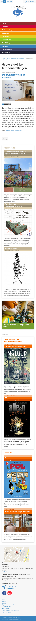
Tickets (31, 1)
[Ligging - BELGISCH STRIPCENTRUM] (19, 554)
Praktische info (6, 40)
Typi (20, 619)
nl (5, 1)
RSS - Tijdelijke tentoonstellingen (11, 610)
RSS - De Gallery (6, 612)
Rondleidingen (6, 43)
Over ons (5, 26)
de (11, 1)
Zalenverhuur (6, 53)
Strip (12, 130)
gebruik (4, 601)
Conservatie (5, 36)
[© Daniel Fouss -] (18, 90)
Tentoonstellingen (7, 30)
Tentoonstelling (19, 130)
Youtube (9, 593)
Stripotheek (5, 33)
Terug (5, 139)
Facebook (4, 593)
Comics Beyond (7, 49)
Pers (3, 599)
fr (2, 1)
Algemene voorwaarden (8, 605)
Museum (8, 130)
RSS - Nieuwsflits (6, 608)
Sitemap (4, 603)
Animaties (5, 46)
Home (4, 23)
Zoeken (6, 334)
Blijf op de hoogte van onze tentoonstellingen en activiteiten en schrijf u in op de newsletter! (9, 587)
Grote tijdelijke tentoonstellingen (15, 58)
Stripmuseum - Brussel (18, 10)
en (8, 1)
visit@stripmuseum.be (8, 572)
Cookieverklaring (6, 606)
